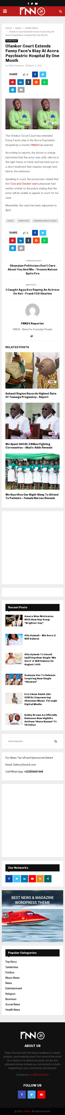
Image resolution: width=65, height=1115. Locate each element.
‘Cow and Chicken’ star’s (24, 183)
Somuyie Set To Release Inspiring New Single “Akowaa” (39, 678)
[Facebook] (22, 1095)
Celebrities (11, 967)
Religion (10, 993)
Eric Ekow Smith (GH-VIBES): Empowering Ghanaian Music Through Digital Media (40, 699)
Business (10, 999)
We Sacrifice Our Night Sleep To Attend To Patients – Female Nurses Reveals (31, 496)
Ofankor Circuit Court (45, 221)
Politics (9, 972)
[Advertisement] (32, 548)
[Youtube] (41, 1095)
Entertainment (13, 988)
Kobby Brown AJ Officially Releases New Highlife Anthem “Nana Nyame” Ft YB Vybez (40, 720)
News (8, 983)
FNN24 (34, 145)
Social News (12, 1004)
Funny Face (23, 221)
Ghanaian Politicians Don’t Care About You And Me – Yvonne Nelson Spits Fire (32, 269)
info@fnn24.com (39, 1074)
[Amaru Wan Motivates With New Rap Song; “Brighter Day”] (14, 620)
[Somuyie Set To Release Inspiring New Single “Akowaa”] (14, 679)
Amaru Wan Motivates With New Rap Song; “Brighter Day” (38, 619)
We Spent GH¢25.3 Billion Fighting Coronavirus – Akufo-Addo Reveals (29, 445)
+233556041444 (33, 771)
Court (10, 221)
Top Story (11, 961)
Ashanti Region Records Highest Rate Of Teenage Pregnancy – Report (30, 395)
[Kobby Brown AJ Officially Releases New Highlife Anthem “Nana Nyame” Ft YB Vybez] (14, 719)
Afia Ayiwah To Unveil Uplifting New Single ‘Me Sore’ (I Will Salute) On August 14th (40, 659)
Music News (12, 977)
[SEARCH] (56, 741)
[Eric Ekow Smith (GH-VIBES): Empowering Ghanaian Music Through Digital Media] (14, 698)
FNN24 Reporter (16, 65)
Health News (11, 41)
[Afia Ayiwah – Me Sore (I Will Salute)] (14, 639)
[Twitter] (32, 1095)
